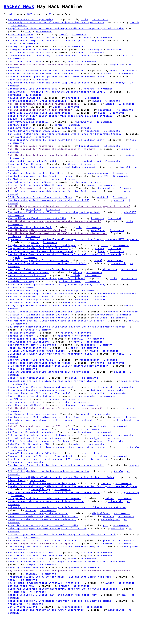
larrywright (116, 64)
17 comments (126, 104)
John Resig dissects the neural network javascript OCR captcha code (56, 22)
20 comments (33, 94)
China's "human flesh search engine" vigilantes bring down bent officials (60, 116)
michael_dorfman (70, 281)
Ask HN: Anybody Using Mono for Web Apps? (37, 230)
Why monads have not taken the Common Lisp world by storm (48, 82)
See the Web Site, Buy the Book (30, 227)
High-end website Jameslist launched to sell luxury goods (48, 372)
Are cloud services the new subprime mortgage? (40, 251)
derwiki (134, 320)
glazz (130, 408)
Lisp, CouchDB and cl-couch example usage (37, 390)
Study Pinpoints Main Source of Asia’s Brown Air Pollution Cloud (54, 305)
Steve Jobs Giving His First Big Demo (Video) (40, 113)
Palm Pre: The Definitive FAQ (28, 444)
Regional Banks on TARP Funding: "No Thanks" (39, 393)
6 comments (105, 88)
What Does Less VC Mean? (24, 405)
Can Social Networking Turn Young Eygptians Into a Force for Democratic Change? (64, 134)
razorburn (63, 335)
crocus (90, 185)
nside (35, 242)
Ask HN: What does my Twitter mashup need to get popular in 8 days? (56, 320)
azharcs (78, 444)
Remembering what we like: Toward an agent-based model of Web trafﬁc (56, 447)
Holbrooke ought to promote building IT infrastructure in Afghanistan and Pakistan (67, 507)
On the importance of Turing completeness (37, 101)
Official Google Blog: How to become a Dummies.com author (48, 471)
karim (58, 125)
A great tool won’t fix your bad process (36, 438)
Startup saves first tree (25, 558)
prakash (64, 585)
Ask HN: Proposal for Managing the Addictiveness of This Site (51, 149)
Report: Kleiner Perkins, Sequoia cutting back (40, 387)
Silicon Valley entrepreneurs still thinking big (42, 435)
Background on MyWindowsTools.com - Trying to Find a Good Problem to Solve (61, 477)
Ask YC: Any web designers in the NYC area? (38, 426)
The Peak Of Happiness (23, 302)
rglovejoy (66, 332)
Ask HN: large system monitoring (30, 146)
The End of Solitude (22, 332)
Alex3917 (130, 212)
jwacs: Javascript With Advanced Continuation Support (46, 311)
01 (50, 14)
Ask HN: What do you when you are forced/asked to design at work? (54, 221)
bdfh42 (66, 128)
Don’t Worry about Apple (24, 290)
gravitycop (131, 492)
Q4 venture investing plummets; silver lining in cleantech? (50, 420)
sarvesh (83, 296)
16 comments (16, 143)
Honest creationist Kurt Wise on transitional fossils (46, 501)
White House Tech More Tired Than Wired (35, 555)
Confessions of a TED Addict (27, 338)
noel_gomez (96, 438)
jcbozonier (92, 131)
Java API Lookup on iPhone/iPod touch (34, 453)
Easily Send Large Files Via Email (32, 552)
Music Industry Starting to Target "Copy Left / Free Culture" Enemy (56, 140)
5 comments (32, 236)
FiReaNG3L (18, 591)
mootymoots (131, 546)
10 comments (44, 31)
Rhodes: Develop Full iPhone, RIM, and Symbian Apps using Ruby (52, 594)
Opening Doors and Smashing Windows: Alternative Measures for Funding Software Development (72, 486)
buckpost (72, 405)
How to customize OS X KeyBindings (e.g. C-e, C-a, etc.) (48, 417)
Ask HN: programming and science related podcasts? (43, 104)
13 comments (112, 146)
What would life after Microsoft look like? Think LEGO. (47, 263)
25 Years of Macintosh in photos (31, 432)
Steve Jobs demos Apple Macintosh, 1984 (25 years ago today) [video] (56, 284)
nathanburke (87, 396)
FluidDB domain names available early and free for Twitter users (54, 191)
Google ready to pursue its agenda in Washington (42, 245)
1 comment (71, 179)
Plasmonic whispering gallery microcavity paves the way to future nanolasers (62, 588)
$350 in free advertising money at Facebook (38, 441)
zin (87, 453)
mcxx (127, 191)
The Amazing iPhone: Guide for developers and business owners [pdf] (56, 465)
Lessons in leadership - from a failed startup (40, 293)
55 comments (115, 49)
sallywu (103, 456)
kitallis (127, 55)
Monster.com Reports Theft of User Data (35, 173)
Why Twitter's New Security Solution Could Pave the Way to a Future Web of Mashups (67, 326)
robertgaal (105, 110)
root (9, 14)
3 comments (92, 97)
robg (28, 31)
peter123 (102, 176)
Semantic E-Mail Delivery (25, 164)
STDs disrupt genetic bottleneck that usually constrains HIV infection (59, 365)
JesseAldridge (40, 489)
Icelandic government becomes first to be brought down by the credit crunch (62, 534)
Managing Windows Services (26, 567)
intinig (75, 275)
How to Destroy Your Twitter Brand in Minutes (40, 176)
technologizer (110, 519)
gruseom (126, 149)
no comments (125, 110)
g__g (105, 525)
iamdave (129, 155)
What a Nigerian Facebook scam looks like (37, 218)
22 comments (105, 37)
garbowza (107, 435)
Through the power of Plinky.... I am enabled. (40, 456)
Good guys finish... (22, 128)
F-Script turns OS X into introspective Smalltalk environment (51, 167)
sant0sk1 (102, 197)
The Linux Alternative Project (30, 52)
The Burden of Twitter (23, 402)
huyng (101, 251)
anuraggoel (73, 97)
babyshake (14, 94)
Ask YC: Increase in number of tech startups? (40, 110)
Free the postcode (20, 34)
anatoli (119, 200)
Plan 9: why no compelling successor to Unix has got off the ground (56, 40)
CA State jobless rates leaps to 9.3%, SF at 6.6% (43, 540)
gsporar (74, 567)
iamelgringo (116, 610)
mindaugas (14, 236)
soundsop (72, 290)
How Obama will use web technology (32, 414)
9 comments (127, 188)
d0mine (96, 101)
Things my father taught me (27, 347)
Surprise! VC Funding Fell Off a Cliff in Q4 (39, 248)
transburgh (118, 263)
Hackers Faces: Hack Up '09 (27, 275)
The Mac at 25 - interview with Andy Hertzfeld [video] (46, 278)
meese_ (117, 417)
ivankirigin (94, 49)
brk (90, 555)
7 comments (73, 125)
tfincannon (15, 462)
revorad (89, 88)
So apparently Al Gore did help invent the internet (44, 498)
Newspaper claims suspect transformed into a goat (43, 269)
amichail (31, 573)
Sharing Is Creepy (20, 335)
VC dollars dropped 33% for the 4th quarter (38, 260)
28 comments (96, 52)
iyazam (109, 582)
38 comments (31, 43)
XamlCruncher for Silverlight (28, 341)
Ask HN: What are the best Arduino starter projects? (45, 64)
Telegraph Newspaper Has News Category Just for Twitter (47, 528)
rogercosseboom (98, 173)
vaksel (63, 34)
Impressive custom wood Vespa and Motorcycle (39, 317)
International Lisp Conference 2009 (32, 88)
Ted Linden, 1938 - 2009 (24, 61)
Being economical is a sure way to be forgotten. (42, 483)
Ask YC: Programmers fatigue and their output (40, 188)
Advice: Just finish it (24, 97)
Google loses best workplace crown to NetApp (39, 362)
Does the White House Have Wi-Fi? (31, 359)
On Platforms (16, 179)
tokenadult (115, 501)
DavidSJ (125, 167)
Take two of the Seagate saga (28, 299)
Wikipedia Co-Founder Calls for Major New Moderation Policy (50, 353)
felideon (96, 390)
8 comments (28, 119)
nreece (54, 399)
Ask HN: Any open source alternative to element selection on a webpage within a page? (69, 206)
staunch (13, 287)
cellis (73, 378)
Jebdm (113, 70)
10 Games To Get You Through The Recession (38, 513)
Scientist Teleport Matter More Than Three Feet (41, 73)
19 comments (105, 122)
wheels (29, 329)
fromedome (97, 218)
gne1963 (100, 393)
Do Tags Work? (17, 107)
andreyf (121, 82)
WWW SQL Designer (20, 46)
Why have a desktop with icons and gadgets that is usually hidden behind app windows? (69, 570)
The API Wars (17, 399)
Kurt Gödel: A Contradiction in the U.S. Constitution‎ (46, 70)
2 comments (43, 137)
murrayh (106, 483)
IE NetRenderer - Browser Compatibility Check (40, 197)
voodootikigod (91, 161)
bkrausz (81, 182)
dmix (124, 594)
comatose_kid (107, 293)
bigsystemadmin (89, 146)
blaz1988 (86, 552)
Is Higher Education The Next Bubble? (34, 49)
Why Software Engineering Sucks (30, 182)
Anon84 (88, 37)
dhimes (72, 164)
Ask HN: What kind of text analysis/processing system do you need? (55, 408)
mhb (17, 257)
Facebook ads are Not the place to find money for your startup (52, 381)
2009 (30, 14)
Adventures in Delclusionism (27, 429)
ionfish (13, 43)
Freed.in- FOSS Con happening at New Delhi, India (43, 525)
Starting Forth (18, 125)
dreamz (99, 362)
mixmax (77, 272)
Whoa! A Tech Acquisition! (26, 378)
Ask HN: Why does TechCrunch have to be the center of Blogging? (53, 155)
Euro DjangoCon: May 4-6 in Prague (32, 344)
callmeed (101, 317)
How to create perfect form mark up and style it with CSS (48, 200)
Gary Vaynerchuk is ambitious (28, 122)
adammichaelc (16, 480)
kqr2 (60, 46)
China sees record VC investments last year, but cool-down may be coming (59, 601)
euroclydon (98, 230)
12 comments (100, 19)
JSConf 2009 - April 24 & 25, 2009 (32, 161)
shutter (73, 61)
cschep (130, 221)
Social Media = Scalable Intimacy (31, 396)
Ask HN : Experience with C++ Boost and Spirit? (41, 543)
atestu (99, 248)
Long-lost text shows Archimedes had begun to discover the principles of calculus (66, 28)
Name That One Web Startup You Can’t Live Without (43, 516)
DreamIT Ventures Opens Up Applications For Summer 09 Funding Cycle (56, 76)
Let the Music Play (22, 585)
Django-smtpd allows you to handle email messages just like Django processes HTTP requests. (73, 239)
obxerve (30, 510)
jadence (99, 441)
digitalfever (101, 513)
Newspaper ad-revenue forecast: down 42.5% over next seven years (54, 492)
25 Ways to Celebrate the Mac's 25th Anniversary (42, 519)
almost (109, 104)
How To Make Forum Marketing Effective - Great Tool (44, 582)
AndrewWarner (83, 122)
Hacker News (19, 6)
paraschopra (33, 209)
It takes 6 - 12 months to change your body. (39, 314)
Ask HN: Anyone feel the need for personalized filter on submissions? (57, 233)
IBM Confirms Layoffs (22, 607)
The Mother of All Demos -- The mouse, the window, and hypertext (54, 212)
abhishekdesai (106, 188)
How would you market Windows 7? (30, 296)
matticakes (101, 426)
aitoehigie (109, 269)
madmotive (117, 528)
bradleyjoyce (130, 381)
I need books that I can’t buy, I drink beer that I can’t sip (51, 55)
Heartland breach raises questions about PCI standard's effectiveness (57, 459)
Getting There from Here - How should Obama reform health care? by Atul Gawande (64, 254)
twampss (55, 179)
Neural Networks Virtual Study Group (33, 131)
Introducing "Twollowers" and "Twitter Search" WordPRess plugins (54, 546)
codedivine (107, 543)
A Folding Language (21, 281)
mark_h (134, 22)
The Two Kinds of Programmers (28, 272)
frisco (93, 350)
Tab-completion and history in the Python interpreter (46, 610)
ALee (133, 140)
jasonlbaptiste (18, 79)
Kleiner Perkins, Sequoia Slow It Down (35, 185)
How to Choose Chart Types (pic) (30, 19)
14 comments (19, 25)
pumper (72, 558)
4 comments (79, 34)
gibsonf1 (107, 73)
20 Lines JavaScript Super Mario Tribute (36, 350)
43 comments (41, 79)
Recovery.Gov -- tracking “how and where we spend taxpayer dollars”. (56, 91)
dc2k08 (12, 119)
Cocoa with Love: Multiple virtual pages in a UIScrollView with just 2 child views (67, 561)
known (80, 52)
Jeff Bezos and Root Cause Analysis (32, 37)
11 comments (112, 131)
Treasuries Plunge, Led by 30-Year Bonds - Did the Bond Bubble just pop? (59, 576)
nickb (84, 19)
